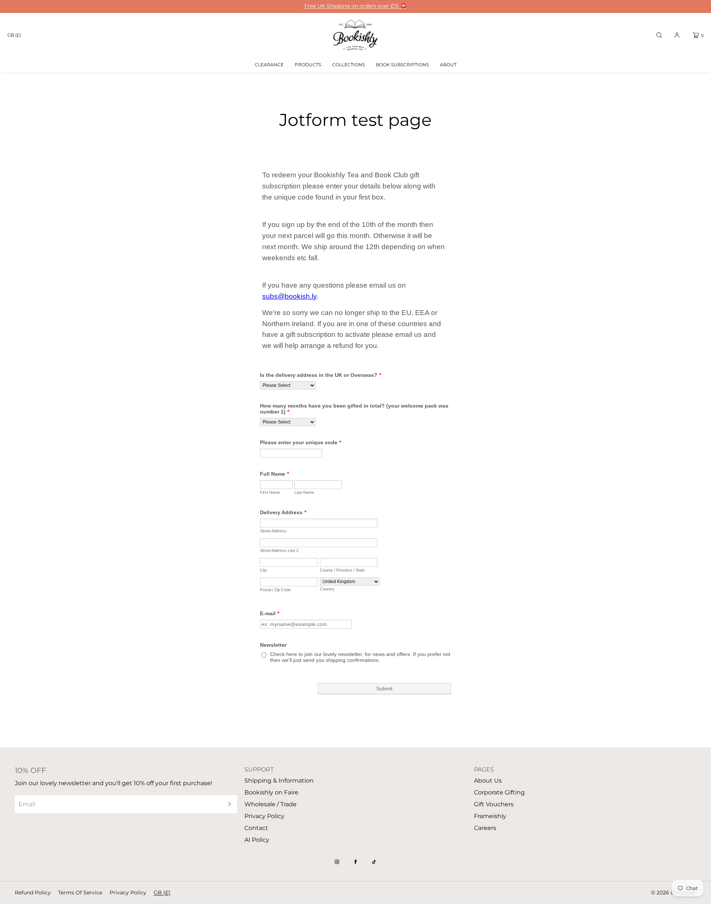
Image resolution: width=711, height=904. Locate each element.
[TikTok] (374, 862)
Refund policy (33, 892)
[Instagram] (337, 862)
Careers (485, 827)
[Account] (677, 35)
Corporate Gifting (499, 792)
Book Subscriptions (402, 64)
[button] (659, 35)
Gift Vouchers (494, 804)
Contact (256, 827)
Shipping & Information (279, 780)
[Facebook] (355, 862)
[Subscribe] (227, 804)
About (448, 64)
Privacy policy (128, 892)
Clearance (269, 64)
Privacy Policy (264, 816)
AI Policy (256, 839)
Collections (348, 64)
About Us (488, 780)
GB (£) (14, 35)
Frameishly (490, 816)
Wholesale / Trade (270, 804)
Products (308, 64)
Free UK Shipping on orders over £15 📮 (355, 6)
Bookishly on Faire (271, 792)
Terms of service (80, 892)
